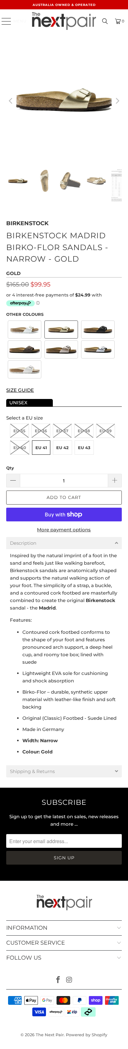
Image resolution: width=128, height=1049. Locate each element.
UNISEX (18, 403)
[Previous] (11, 101)
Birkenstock (27, 223)
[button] (24, 329)
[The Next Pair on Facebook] (58, 980)
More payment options (64, 530)
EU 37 (62, 430)
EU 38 (84, 430)
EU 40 (19, 447)
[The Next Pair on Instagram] (69, 980)
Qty (10, 467)
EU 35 (19, 430)
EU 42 (62, 447)
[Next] (117, 101)
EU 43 (84, 447)
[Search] (105, 21)
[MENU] (3, 21)
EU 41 (41, 447)
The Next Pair (50, 1034)
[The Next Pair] (64, 21)
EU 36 (41, 430)
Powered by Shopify (86, 1034)
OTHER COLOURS (24, 314)
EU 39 (105, 430)
